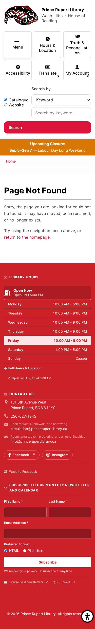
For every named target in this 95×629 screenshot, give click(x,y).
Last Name (58, 501)
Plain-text (36, 550)
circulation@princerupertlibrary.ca (39, 428)
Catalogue (18, 99)
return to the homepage (27, 237)
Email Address (16, 523)
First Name (13, 501)
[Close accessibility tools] (87, 616)
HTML (14, 550)
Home (11, 161)
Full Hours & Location (25, 368)
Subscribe (47, 562)
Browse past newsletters (25, 582)
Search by (41, 88)
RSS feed (63, 582)
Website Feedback (23, 472)
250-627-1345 (23, 416)
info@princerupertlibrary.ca (33, 441)
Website (16, 104)
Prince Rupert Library (63, 9)
